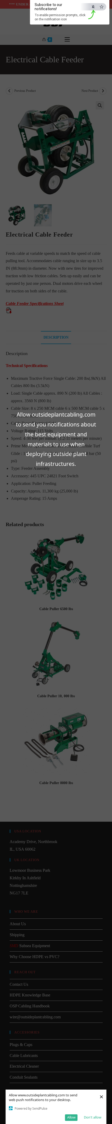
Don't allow (92, 1117)
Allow (71, 1117)
